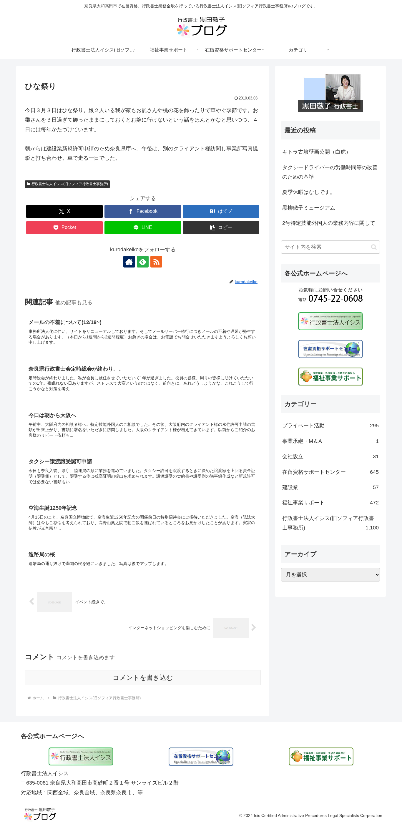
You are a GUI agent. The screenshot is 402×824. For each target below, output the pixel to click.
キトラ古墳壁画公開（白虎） (316, 152)
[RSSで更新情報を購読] (156, 262)
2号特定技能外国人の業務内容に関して (328, 223)
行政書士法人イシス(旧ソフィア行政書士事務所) (69, 184)
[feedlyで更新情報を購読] (143, 262)
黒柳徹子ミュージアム (308, 208)
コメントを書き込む (143, 677)
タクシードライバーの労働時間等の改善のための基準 (330, 172)
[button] (221, 227)
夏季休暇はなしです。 (308, 192)
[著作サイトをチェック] (129, 262)
